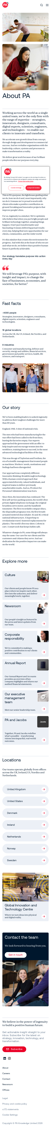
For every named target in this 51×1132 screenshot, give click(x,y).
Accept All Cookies (33, 188)
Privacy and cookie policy (25, 181)
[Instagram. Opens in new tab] (9, 1058)
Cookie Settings (10, 1115)
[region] (25, 180)
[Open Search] (41, 5)
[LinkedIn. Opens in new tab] (4, 1058)
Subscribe (16, 1049)
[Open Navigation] (47, 5)
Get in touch (16, 954)
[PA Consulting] (5, 5)
